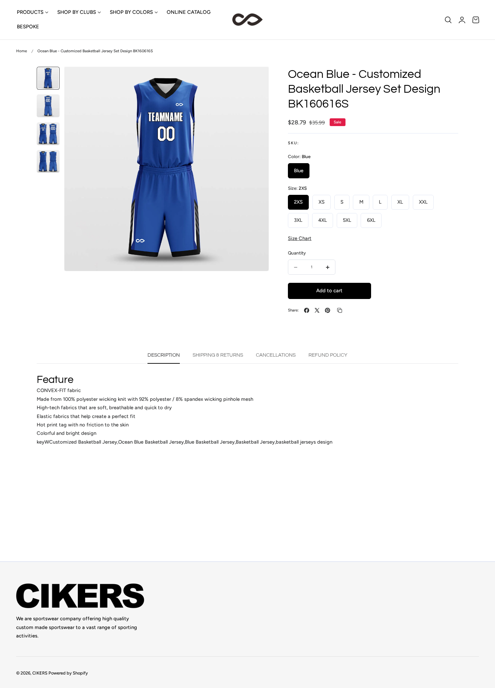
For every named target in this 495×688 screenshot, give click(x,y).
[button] (448, 19)
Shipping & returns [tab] (218, 355)
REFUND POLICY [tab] (328, 355)
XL (400, 202)
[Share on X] (317, 310)
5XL (347, 220)
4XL (322, 220)
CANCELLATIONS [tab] (276, 355)
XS (322, 202)
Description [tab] (163, 355)
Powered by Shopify (68, 673)
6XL (371, 220)
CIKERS (39, 673)
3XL (298, 220)
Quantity (297, 253)
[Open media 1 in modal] (256, 78)
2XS (298, 202)
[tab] (48, 78)
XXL (423, 202)
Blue (298, 171)
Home (21, 51)
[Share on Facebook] (306, 310)
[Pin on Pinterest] (327, 310)
